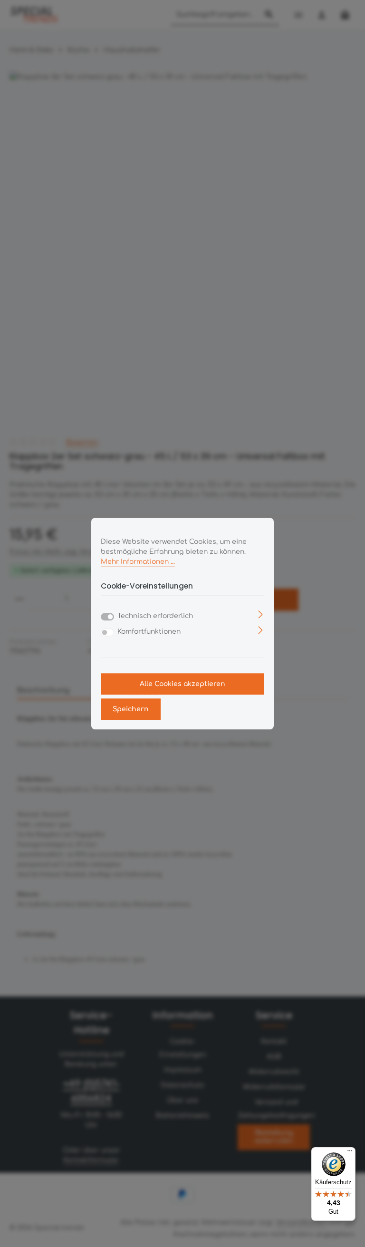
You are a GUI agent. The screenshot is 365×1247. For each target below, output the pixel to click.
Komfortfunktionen (149, 631)
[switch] (107, 632)
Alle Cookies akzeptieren (182, 683)
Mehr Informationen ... (138, 561)
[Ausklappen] (261, 614)
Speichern (131, 709)
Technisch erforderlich (155, 615)
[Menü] (349, 1153)
